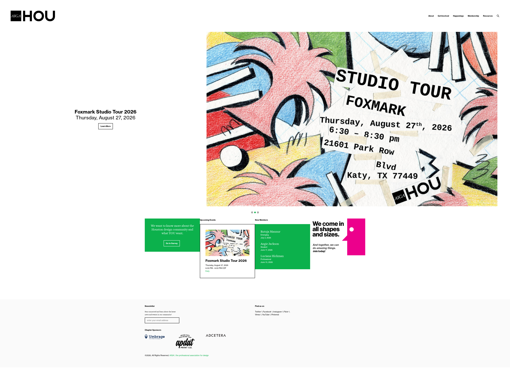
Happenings (458, 16)
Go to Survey (172, 243)
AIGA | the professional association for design (189, 355)
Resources (488, 16)
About (431, 16)
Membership (473, 16)
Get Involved (443, 16)
